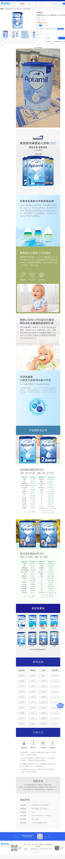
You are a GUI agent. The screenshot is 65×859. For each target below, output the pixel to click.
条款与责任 (26, 848)
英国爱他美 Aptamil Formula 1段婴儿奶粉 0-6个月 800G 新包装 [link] (18, 8)
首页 (25, 844)
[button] (40, 35)
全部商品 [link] (2, 8)
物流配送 (41, 844)
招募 (36, 844)
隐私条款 (25, 849)
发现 (29, 844)
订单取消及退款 (48, 844)
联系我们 (38, 846)
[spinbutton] (44, 35)
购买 (33, 844)
